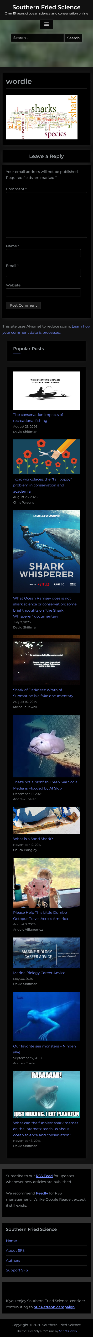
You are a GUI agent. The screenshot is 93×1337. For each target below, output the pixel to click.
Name (12, 246)
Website (13, 285)
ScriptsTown (68, 1331)
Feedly (42, 1193)
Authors (13, 1260)
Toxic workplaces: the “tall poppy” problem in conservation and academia (42, 485)
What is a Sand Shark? (33, 839)
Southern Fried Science (46, 7)
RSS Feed (44, 1176)
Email (12, 265)
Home (11, 1240)
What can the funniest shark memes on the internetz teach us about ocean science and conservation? (45, 1129)
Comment (16, 189)
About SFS (15, 1250)
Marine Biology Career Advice (39, 973)
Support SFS (17, 1270)
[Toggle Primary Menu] (46, 24)
